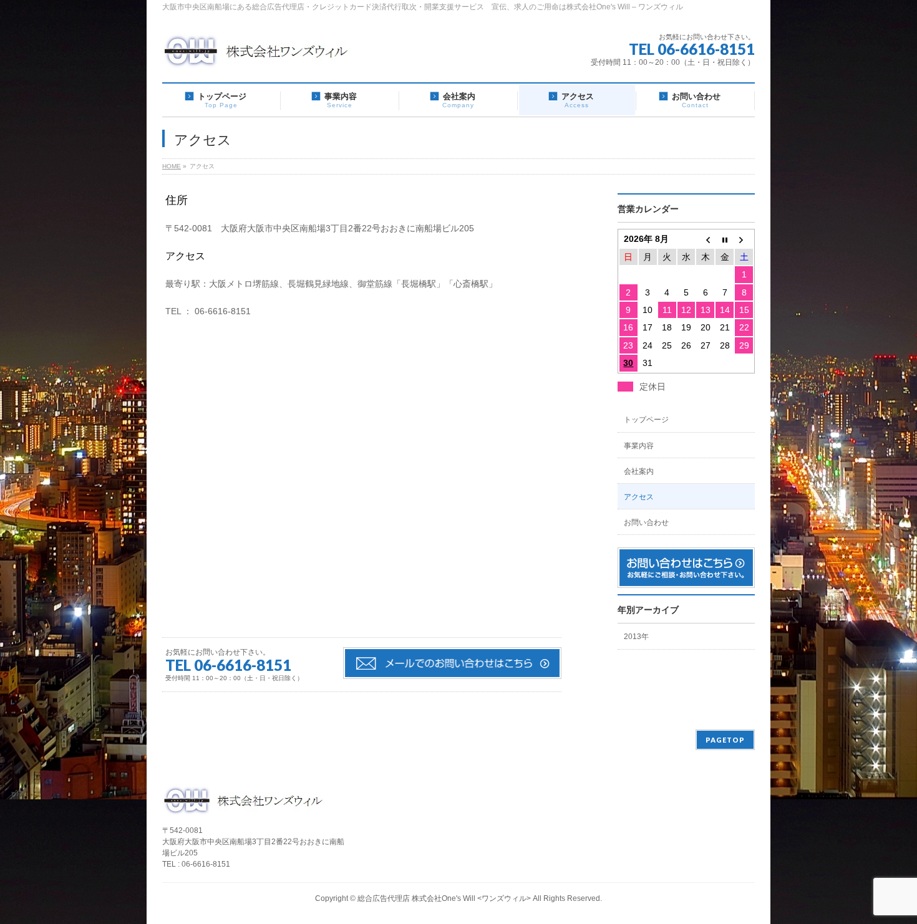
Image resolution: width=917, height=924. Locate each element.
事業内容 (639, 445)
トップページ (646, 419)
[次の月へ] (744, 239)
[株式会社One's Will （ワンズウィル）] (256, 55)
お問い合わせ (646, 522)
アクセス (639, 497)
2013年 (636, 636)
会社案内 (639, 471)
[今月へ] (725, 239)
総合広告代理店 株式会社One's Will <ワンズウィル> (444, 898)
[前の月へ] (705, 239)
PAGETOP (725, 740)
